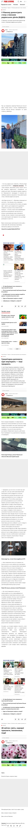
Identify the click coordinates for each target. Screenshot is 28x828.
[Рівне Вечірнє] (10, 1)
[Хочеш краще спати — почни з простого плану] (23, 343)
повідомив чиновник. (18, 185)
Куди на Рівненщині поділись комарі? (12, 298)
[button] (2, 1)
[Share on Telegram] (17, 825)
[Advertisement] (14, 165)
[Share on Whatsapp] (14, 825)
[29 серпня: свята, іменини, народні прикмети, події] (23, 317)
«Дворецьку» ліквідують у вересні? (12, 300)
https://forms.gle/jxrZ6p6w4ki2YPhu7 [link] (10, 229)
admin (6, 29)
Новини (4, 356)
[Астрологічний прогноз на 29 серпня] (23, 324)
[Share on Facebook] (7, 825)
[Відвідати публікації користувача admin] (2, 30)
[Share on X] (10, 825)
